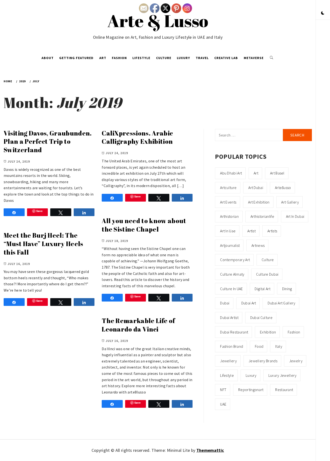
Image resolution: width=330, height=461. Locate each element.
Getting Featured (76, 58)
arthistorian (229, 216)
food (259, 346)
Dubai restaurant (234, 332)
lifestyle (227, 375)
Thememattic (210, 450)
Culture (163, 58)
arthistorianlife (262, 216)
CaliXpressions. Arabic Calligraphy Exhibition (137, 137)
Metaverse (254, 58)
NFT (223, 389)
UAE (223, 404)
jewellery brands (263, 360)
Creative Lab (226, 58)
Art (102, 58)
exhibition (268, 332)
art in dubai (295, 216)
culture (268, 259)
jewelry (295, 360)
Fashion (119, 58)
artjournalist (230, 245)
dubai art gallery (281, 303)
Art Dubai (255, 187)
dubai (225, 303)
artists (272, 230)
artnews (258, 245)
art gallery (290, 202)
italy (278, 346)
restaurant (284, 389)
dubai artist (229, 317)
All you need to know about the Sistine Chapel (144, 225)
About (48, 58)
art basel (277, 173)
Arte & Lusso (157, 20)
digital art (262, 288)
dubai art (248, 303)
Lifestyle (141, 58)
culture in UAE (231, 288)
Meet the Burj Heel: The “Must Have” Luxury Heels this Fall (43, 243)
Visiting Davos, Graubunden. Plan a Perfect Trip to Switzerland (48, 141)
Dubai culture (261, 317)
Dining (287, 288)
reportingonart (250, 389)
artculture (228, 187)
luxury (251, 375)
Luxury (183, 58)
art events (228, 202)
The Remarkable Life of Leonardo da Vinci (138, 324)
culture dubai (267, 274)
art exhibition (258, 202)
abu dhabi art (231, 173)
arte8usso (283, 187)
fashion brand (231, 346)
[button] (322, 13)
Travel (202, 58)
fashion (294, 332)
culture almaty (232, 274)
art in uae (228, 230)
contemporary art (235, 259)
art (256, 173)
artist (251, 230)
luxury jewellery (282, 375)
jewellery (228, 360)
